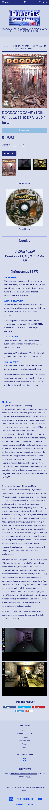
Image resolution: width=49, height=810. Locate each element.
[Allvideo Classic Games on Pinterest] (24, 760)
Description (23, 183)
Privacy (24, 744)
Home (5, 46)
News (24, 747)
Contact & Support (24, 734)
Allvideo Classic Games (26, 787)
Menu (7, 2)
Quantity (6, 145)
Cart (45, 2)
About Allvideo (24, 741)
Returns (24, 737)
